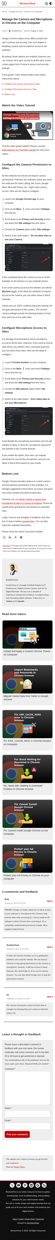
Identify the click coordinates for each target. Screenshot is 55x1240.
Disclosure (7, 546)
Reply (50, 901)
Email (8, 1120)
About (15, 1219)
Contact (21, 1219)
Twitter (9, 601)
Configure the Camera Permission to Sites (22, 84)
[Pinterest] (25, 1185)
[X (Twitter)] (4, 537)
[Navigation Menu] (4, 3)
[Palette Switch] (50, 3)
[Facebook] (15, 537)
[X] (12, 1185)
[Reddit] (21, 537)
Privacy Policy (19, 1167)
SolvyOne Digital (33, 1223)
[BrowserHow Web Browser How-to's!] (27, 3)
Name (8, 1108)
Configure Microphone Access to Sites (21, 89)
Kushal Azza (16, 31)
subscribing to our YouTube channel (19, 150)
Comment (10, 1069)
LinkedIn (20, 601)
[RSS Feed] (44, 1185)
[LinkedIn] (10, 537)
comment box (28, 521)
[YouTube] (18, 1185)
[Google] (37, 1185)
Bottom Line (10, 94)
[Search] (46, 3)
